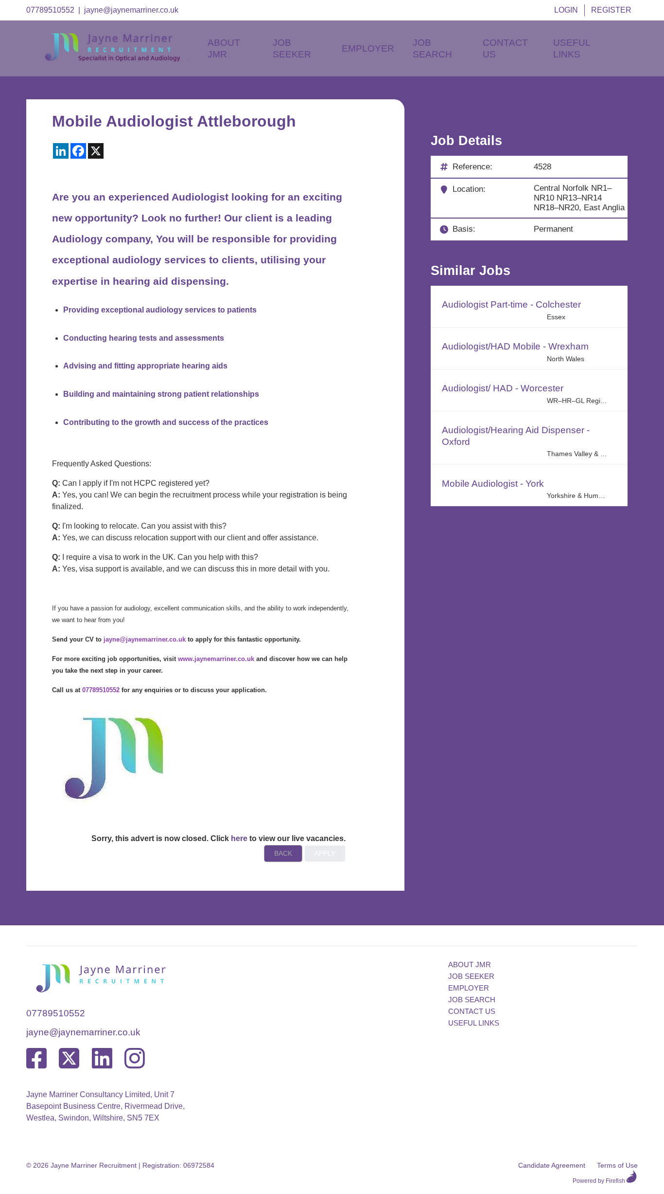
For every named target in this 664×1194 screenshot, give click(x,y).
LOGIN (566, 10)
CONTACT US (471, 1011)
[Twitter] (69, 1059)
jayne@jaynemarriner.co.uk (131, 10)
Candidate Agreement (551, 1165)
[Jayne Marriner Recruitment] (121, 59)
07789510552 (50, 10)
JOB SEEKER (471, 976)
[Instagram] (134, 1059)
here (239, 838)
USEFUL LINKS (473, 1023)
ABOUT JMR (469, 964)
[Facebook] (36, 1059)
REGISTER (611, 10)
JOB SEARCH (471, 999)
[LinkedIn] (102, 1059)
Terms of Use (617, 1165)
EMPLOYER (468, 988)
